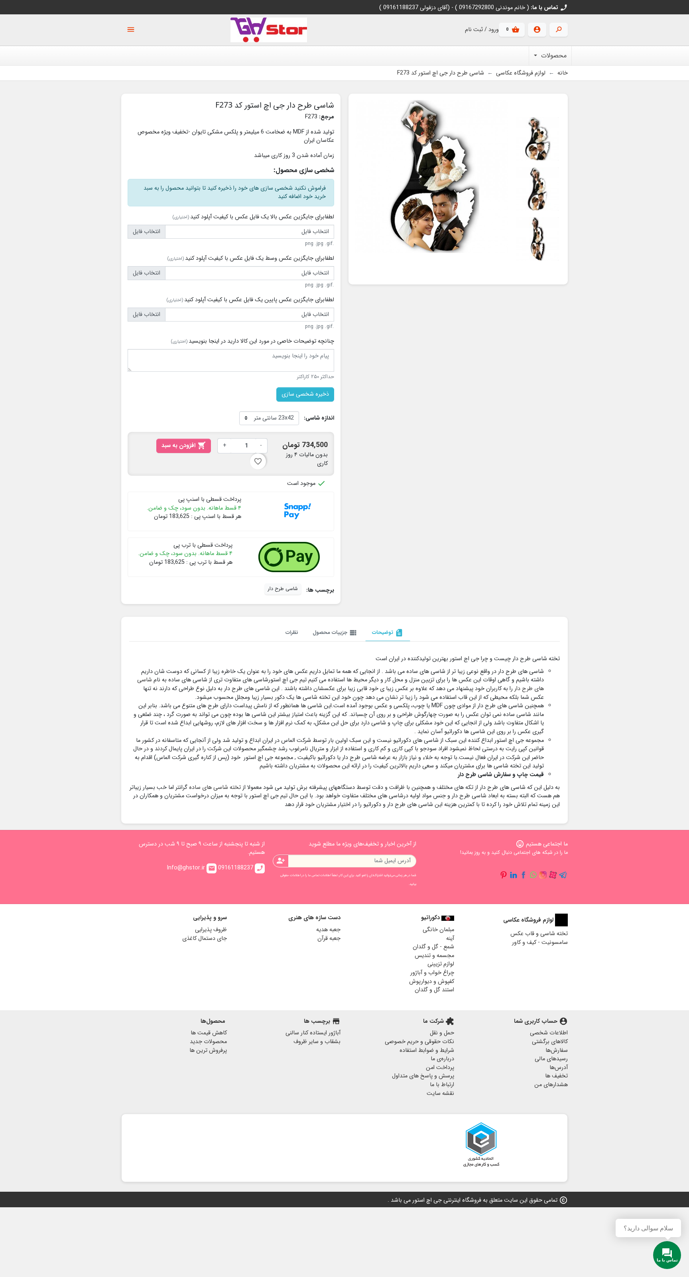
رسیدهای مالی (551, 1058)
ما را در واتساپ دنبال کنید (533, 875)
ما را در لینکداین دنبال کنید (513, 875)
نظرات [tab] (291, 632)
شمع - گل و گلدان (433, 946)
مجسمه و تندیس (434, 955)
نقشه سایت (440, 1093)
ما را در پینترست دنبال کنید (503, 875)
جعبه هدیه (328, 929)
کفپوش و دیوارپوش (431, 981)
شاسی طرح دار (283, 589)
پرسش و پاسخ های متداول (423, 1076)
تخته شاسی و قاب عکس (539, 933)
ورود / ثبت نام (482, 29)
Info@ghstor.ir (191, 868)
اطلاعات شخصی (549, 1033)
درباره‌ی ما (442, 1058)
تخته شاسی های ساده (215, 787)
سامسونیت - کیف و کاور (540, 942)
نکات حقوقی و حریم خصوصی (419, 1041)
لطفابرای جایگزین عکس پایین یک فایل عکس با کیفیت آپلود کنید (250, 300)
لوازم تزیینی (440, 964)
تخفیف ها (556, 1076)
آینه (450, 938)
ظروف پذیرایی (211, 929)
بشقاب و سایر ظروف (317, 1041)
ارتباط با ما (442, 1084)
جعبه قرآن (329, 938)
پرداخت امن (440, 1067)
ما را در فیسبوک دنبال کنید (523, 875)
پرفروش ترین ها (208, 1050)
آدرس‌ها (558, 1067)
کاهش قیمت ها (209, 1033)
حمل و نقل (442, 1033)
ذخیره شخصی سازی (305, 394)
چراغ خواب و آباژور (432, 972)
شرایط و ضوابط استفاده (427, 1050)
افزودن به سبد (183, 445)
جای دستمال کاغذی (204, 938)
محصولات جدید (208, 1041)
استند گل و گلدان (434, 990)
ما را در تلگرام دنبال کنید (563, 875)
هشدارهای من (551, 1084)
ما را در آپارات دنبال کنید (553, 875)
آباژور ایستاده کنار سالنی (313, 1033)
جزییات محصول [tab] (335, 632)
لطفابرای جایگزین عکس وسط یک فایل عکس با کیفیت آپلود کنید (250, 258)
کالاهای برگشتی (550, 1041)
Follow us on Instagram (543, 875)
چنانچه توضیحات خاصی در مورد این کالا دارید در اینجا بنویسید (252, 341)
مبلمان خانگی (438, 929)
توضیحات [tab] (388, 632)
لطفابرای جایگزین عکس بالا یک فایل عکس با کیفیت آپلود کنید (253, 217)
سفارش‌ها (556, 1050)
